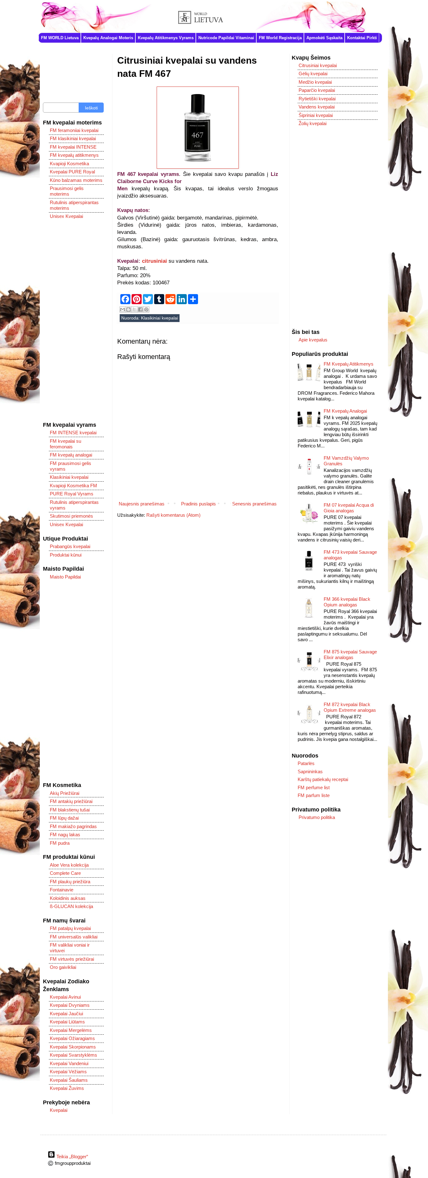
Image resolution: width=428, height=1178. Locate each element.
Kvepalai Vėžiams (68, 1071)
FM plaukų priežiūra (70, 881)
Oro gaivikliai (63, 967)
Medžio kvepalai (315, 82)
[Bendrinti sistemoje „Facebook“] (140, 309)
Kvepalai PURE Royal (72, 171)
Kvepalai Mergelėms (71, 1030)
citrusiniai (154, 261)
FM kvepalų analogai (71, 454)
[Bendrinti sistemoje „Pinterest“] (146, 309)
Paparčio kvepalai (317, 90)
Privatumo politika (317, 817)
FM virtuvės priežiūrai (72, 959)
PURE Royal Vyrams (71, 493)
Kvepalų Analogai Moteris (108, 37)
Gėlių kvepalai (313, 73)
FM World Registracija (280, 37)
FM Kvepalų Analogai (345, 411)
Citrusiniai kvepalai (318, 65)
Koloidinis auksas (68, 898)
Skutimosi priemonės (71, 516)
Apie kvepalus (313, 339)
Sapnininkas (310, 771)
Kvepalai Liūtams (67, 1021)
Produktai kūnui (65, 554)
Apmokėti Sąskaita (324, 37)
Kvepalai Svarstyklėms (73, 1055)
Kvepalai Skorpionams (73, 1046)
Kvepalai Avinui (65, 997)
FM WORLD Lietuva (60, 37)
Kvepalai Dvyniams (70, 1005)
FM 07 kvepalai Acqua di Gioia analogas (349, 507)
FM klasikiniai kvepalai (73, 138)
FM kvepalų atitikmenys (74, 155)
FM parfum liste (314, 795)
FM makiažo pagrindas (73, 826)
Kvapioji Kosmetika (69, 163)
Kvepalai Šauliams (69, 1080)
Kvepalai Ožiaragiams (72, 1038)
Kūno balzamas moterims (76, 180)
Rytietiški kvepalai (317, 98)
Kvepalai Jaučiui (66, 1013)
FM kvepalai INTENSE (73, 147)
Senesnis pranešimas (254, 503)
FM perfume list (314, 787)
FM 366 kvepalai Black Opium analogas (347, 601)
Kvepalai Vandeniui (69, 1063)
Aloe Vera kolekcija (69, 865)
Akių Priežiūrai (64, 793)
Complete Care (65, 873)
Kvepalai (58, 1110)
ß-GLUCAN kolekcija (71, 906)
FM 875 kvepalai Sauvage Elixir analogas (350, 654)
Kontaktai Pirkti (362, 37)
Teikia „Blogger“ (71, 1156)
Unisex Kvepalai (66, 216)
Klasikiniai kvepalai (159, 318)
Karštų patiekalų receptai (323, 779)
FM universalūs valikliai (73, 936)
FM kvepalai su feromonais (65, 443)
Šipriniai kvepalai (316, 115)
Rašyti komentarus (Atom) (173, 515)
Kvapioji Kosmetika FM (73, 485)
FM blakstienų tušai (70, 809)
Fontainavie (61, 889)
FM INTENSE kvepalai (73, 432)
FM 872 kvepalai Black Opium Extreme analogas (350, 707)
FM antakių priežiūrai (71, 801)
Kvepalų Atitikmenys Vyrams (166, 37)
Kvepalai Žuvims (67, 1088)
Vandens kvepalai (317, 106)
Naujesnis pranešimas (141, 503)
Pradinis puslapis (198, 503)
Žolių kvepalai (312, 123)
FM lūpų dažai (64, 818)
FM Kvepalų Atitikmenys (348, 364)
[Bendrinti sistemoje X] (134, 309)
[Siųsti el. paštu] (122, 309)
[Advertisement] (73, 321)
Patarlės (306, 763)
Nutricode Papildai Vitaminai (226, 37)
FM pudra (60, 843)
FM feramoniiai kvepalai (74, 130)
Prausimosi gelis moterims (67, 191)
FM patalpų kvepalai (70, 928)
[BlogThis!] (128, 309)
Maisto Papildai (65, 576)
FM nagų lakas (65, 834)
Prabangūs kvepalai (70, 546)
